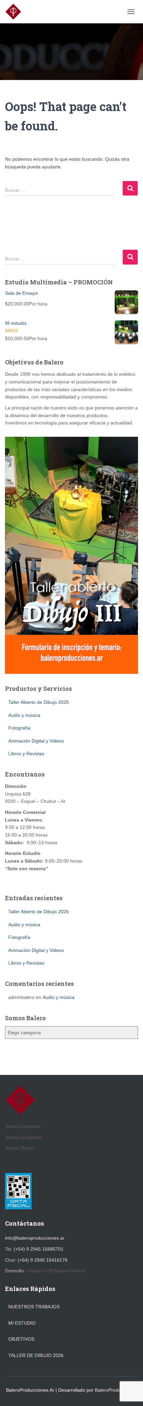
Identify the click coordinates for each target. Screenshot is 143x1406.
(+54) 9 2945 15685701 (39, 1249)
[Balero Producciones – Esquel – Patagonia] (16, 11)
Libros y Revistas (26, 753)
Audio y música (24, 715)
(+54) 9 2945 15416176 (43, 1260)
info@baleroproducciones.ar (35, 1238)
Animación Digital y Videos (36, 741)
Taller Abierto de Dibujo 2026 (38, 702)
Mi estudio (22, 1323)
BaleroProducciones (116, 1390)
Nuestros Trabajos (34, 1306)
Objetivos (21, 1339)
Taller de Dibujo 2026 (36, 1355)
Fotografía (19, 728)
